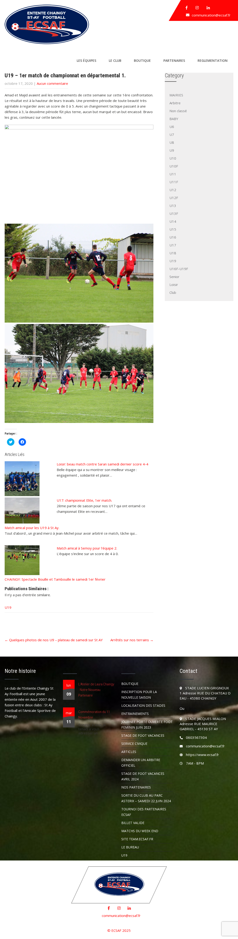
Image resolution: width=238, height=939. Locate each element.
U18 (172, 253)
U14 (172, 221)
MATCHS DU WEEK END (139, 831)
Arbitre (175, 103)
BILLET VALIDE (132, 823)
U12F (173, 197)
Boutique (142, 60)
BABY (173, 118)
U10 (172, 158)
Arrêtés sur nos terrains (131, 640)
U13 (172, 205)
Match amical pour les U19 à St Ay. (32, 527)
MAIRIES (176, 95)
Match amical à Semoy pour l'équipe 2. (87, 548)
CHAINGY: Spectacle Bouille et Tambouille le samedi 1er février (55, 579)
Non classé (178, 110)
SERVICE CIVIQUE (134, 743)
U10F (173, 166)
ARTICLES (128, 751)
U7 (171, 134)
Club (172, 292)
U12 (172, 189)
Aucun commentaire (52, 83)
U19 (8, 607)
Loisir (173, 284)
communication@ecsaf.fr (211, 15)
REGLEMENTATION (213, 60)
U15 (172, 229)
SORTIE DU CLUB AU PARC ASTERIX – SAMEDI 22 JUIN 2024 (146, 798)
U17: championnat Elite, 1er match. (84, 500)
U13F (173, 213)
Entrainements (135, 713)
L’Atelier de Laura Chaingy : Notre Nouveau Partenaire (96, 689)
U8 (171, 142)
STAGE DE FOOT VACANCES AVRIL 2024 (142, 776)
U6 (171, 126)
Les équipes (86, 60)
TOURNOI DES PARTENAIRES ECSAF (143, 812)
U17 (172, 245)
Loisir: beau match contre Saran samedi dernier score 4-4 (102, 464)
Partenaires (174, 60)
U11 (172, 174)
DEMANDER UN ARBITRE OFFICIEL (140, 763)
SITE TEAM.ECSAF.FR (137, 839)
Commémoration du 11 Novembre (94, 715)
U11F (173, 182)
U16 (172, 237)
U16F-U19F (178, 268)
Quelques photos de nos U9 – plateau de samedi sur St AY (54, 640)
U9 (171, 150)
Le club (115, 60)
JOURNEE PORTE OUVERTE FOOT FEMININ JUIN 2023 (147, 725)
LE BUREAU (130, 847)
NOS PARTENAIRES (136, 787)
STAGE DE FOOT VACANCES (142, 735)
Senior (174, 276)
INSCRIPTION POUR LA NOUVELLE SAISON (139, 695)
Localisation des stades (143, 705)
